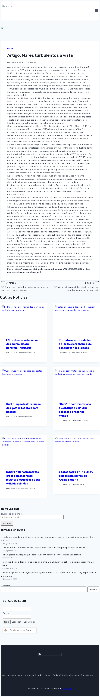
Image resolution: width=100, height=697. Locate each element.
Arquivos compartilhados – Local (34, 675)
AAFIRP (10, 48)
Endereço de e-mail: (11, 514)
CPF (5, 605)
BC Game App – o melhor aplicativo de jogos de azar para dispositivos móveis (24, 286)
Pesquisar (6, 585)
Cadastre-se (29, 622)
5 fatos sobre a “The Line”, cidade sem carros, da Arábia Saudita (76, 475)
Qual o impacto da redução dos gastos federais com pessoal (23, 408)
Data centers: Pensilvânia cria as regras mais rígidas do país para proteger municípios (44, 547)
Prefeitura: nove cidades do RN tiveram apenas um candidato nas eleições (75, 344)
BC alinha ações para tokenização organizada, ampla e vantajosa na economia (76, 286)
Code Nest (66, 688)
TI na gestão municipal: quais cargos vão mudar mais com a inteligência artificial (42, 555)
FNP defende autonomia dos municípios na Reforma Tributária (22, 344)
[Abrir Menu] (96, 11)
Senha (6, 613)
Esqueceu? (17, 622)
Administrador (9, 675)
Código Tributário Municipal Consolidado (73, 675)
